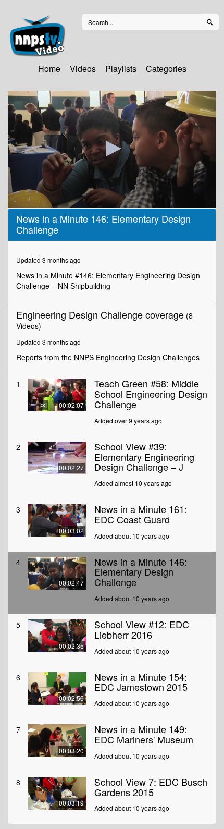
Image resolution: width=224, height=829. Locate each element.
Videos (83, 69)
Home (49, 69)
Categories (166, 69)
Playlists (120, 69)
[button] (112, 148)
